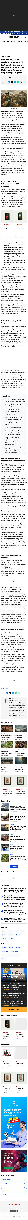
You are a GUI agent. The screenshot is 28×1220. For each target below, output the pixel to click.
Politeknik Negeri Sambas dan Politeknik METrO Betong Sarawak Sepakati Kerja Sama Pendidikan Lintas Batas (14, 897)
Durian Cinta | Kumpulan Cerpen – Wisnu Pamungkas (20, 228)
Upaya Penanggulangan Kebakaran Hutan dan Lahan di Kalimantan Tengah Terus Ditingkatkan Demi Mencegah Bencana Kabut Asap (15, 890)
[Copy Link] (21, 82)
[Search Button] (25, 37)
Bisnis (11, 814)
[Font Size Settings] (3, 82)
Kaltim (6, 688)
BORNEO (13, 41)
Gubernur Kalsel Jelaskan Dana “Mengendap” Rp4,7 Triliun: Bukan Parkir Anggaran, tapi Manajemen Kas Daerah (12, 1001)
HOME (3, 41)
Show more (14, 867)
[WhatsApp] (18, 82)
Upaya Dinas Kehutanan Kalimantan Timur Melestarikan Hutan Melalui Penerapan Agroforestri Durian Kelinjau (7, 751)
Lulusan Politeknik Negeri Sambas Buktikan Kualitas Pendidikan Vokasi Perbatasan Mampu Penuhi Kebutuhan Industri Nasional (18, 817)
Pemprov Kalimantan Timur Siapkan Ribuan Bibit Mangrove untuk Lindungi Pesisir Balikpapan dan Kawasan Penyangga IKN (14, 441)
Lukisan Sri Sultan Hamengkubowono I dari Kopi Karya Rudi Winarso (20, 792)
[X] (12, 82)
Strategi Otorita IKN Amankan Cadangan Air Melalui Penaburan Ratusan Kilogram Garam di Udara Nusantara (18, 807)
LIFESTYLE (20, 41)
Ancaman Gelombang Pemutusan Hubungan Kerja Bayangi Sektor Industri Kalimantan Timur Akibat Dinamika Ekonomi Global (20, 735)
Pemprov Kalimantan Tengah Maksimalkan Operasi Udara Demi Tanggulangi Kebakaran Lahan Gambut (14, 919)
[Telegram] (15, 82)
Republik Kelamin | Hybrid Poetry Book (7, 228)
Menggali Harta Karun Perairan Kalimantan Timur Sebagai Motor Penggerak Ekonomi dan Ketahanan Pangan (20, 767)
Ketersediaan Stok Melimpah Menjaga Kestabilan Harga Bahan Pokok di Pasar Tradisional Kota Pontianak (18, 838)
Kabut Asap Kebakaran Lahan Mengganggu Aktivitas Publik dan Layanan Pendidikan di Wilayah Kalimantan (7, 735)
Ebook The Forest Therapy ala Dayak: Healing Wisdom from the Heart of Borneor (21, 1064)
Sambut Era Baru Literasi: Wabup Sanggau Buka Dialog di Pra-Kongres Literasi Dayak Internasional (13, 985)
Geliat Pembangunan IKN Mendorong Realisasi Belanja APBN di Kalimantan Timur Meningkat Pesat (13, 412)
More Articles (14, 1010)
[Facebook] (9, 82)
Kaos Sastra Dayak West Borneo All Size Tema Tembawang (21, 1089)
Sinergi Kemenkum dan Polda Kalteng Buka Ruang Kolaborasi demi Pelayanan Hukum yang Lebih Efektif (15, 912)
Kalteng (12, 824)
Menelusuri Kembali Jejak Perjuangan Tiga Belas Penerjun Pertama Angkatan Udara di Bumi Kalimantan (18, 828)
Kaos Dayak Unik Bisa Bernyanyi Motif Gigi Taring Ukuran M (7, 792)
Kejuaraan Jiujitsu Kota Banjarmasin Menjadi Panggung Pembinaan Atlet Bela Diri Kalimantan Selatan (18, 848)
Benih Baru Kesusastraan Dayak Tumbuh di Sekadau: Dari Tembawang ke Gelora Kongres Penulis (14, 993)
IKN (8, 41)
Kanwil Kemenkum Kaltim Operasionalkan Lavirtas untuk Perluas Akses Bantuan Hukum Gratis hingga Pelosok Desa (20, 751)
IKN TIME (14, 37)
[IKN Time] (14, 1206)
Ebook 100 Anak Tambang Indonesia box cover (7, 1064)
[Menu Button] (2, 37)
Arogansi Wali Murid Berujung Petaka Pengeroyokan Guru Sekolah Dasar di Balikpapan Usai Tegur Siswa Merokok (15, 450)
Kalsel (12, 844)
